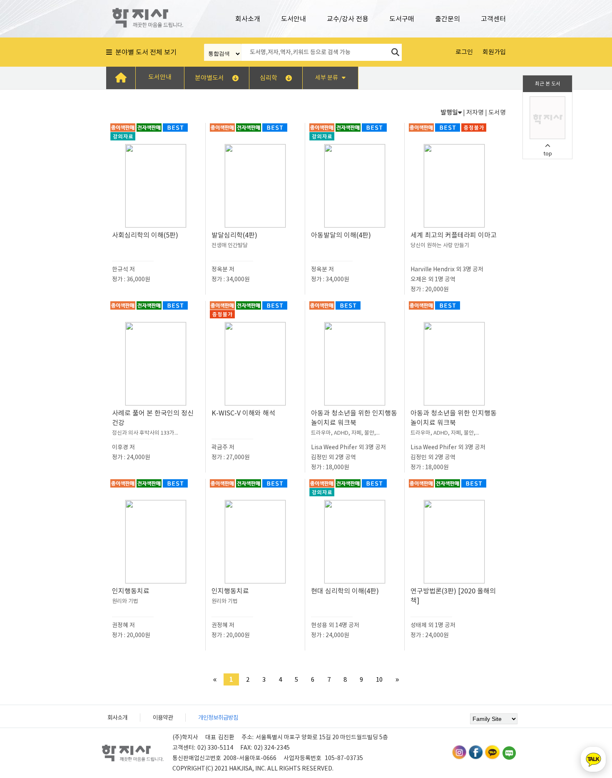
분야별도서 (209, 78)
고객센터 (493, 19)
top (547, 153)
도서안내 (293, 19)
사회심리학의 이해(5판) (145, 235)
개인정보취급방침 (218, 717)
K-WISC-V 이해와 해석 (243, 413)
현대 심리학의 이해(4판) (345, 591)
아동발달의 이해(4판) (341, 235)
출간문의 (447, 19)
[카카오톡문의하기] (593, 759)
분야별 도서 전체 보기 (144, 52)
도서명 (497, 112)
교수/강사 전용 (347, 19)
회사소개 (247, 19)
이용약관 (163, 717)
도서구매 (401, 19)
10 (379, 679)
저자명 (475, 112)
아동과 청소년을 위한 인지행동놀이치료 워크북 (354, 422)
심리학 (268, 78)
